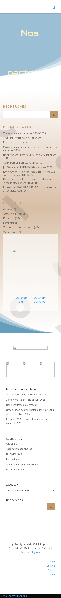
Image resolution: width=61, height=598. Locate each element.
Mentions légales (30, 552)
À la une (7, 209)
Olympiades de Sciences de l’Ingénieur (23, 162)
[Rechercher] (54, 114)
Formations (9, 223)
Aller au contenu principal (13, 595)
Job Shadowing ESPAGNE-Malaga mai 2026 (28, 167)
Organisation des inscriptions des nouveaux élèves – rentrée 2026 (30, 148)
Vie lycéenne (9, 232)
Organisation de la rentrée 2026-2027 (24, 133)
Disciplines (8, 218)
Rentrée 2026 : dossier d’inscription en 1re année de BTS (29, 156)
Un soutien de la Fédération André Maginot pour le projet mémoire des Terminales (30, 181)
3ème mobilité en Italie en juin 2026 (22, 138)
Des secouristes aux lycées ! (17, 142)
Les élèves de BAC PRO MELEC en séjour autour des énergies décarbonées (30, 188)
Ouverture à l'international (18, 227)
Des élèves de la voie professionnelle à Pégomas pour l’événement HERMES (29, 173)
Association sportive (14, 214)
